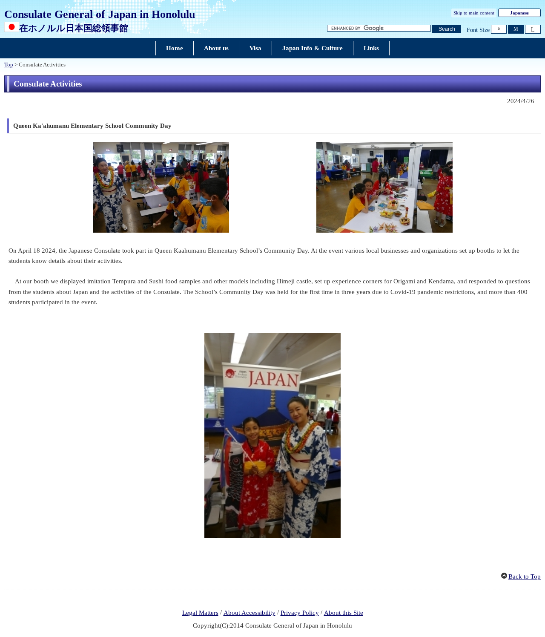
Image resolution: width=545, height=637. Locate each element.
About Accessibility (249, 612)
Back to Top (524, 576)
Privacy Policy (300, 612)
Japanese (519, 12)
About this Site (343, 612)
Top (8, 65)
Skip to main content (473, 12)
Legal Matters (200, 612)
